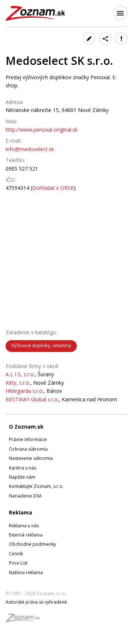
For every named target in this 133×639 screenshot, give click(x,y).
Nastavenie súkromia (31, 458)
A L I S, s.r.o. (20, 374)
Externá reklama (25, 535)
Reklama (20, 512)
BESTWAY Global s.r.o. (32, 399)
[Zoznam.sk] (25, 620)
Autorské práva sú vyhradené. (37, 602)
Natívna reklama (26, 572)
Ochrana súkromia (28, 449)
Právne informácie (28, 439)
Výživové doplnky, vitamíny (41, 345)
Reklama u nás (24, 526)
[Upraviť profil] (89, 38)
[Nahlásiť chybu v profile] (121, 38)
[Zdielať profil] (105, 38)
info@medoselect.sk (30, 149)
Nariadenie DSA (25, 496)
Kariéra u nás (22, 468)
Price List (18, 563)
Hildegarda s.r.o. (25, 390)
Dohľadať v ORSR (53, 187)
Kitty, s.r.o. (18, 382)
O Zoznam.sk (26, 426)
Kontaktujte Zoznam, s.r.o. (36, 486)
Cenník (16, 554)
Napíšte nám (22, 477)
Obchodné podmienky (32, 544)
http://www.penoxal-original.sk (42, 129)
